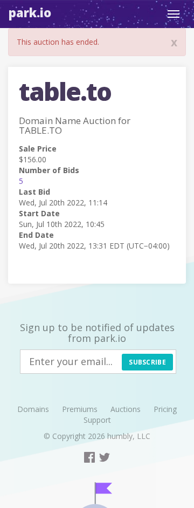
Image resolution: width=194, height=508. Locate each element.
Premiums (80, 409)
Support (97, 420)
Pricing (165, 409)
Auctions (125, 409)
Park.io (30, 12)
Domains (33, 409)
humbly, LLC (128, 436)
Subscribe (147, 362)
